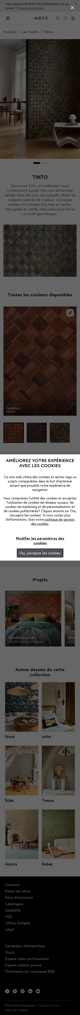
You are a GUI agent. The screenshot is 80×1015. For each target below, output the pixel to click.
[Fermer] (72, 8)
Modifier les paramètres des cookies (40, 540)
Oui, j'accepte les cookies (40, 552)
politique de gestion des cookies (53, 521)
